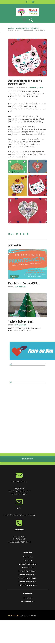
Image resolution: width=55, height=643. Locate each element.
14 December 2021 (21, 87)
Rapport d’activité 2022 (27, 578)
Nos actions (27, 560)
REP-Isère (34, 28)
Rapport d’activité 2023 (27, 575)
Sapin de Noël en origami (20, 321)
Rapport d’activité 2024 (27, 571)
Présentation (27, 557)
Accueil (11, 28)
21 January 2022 (20, 325)
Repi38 (10, 87)
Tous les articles (22, 28)
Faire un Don (27, 459)
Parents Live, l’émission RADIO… (24, 283)
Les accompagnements (27, 564)
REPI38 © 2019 (13, 615)
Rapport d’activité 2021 (27, 582)
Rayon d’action (27, 567)
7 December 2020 (20, 286)
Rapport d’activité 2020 (27, 585)
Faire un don (27, 598)
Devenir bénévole (27, 602)
